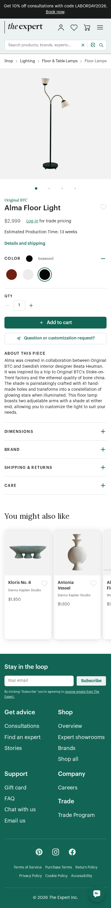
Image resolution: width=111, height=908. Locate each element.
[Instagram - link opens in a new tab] (55, 852)
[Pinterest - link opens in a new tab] (39, 852)
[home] (23, 27)
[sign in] (60, 27)
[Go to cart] (87, 27)
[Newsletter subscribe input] (39, 681)
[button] (74, 27)
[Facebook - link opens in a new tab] (72, 852)
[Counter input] (55, 305)
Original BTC (16, 200)
